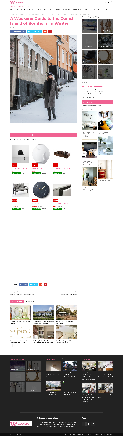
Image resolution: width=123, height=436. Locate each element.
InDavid (97, 434)
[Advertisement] (43, 128)
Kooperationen (90, 434)
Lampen (37, 9)
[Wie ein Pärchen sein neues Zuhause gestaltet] (105, 388)
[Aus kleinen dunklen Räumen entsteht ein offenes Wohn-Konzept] (105, 366)
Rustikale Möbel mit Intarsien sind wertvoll (105, 181)
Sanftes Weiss (102, 157)
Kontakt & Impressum (107, 434)
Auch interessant (30, 301)
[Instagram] (108, 2)
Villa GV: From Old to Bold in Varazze (22, 295)
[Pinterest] (111, 2)
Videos (20, 6)
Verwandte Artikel (16, 301)
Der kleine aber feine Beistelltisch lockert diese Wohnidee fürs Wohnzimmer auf (88, 162)
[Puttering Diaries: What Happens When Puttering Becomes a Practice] (43, 332)
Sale (16, 9)
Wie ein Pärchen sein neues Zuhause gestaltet (104, 395)
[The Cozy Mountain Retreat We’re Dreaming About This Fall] (20, 332)
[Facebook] (105, 2)
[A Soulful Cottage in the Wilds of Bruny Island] (66, 312)
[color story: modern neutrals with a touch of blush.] (53, 366)
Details (23, 173)
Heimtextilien (77, 9)
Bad (98, 9)
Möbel (29, 9)
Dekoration (47, 9)
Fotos (12, 6)
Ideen (27, 6)
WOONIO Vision (66, 434)
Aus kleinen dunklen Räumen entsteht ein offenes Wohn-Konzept (105, 374)
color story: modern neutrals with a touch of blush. (53, 374)
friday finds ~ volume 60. (69, 295)
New (11, 9)
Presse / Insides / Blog (78, 434)
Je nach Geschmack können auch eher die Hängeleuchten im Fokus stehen (88, 134)
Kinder (106, 9)
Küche (57, 9)
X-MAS (21, 9)
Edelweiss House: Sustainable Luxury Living (52, 394)
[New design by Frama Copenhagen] (70, 388)
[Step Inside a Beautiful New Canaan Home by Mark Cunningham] (43, 312)
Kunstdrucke (89, 9)
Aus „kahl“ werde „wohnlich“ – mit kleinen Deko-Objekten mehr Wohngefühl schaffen (88, 376)
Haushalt (66, 9)
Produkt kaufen (16, 173)
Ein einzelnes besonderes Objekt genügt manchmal (88, 189)
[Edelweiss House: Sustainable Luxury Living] (53, 386)
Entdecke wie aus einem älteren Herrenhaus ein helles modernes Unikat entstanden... (88, 397)
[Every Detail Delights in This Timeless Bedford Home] (66, 332)
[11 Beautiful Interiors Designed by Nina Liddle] (20, 312)
